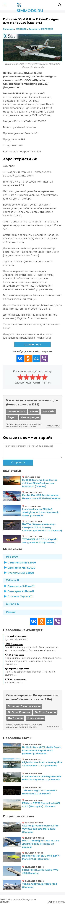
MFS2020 (12, 556)
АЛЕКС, (15, 679)
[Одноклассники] (28, 358)
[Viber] (44, 358)
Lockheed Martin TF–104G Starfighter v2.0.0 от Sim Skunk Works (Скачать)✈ (40, 512)
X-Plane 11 (12, 580)
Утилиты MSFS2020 (21, 572)
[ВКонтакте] (20, 358)
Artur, (14, 654)
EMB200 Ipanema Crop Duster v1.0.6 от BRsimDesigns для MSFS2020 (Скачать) (39, 483)
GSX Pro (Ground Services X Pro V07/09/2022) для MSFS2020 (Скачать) (40, 828)
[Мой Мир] (36, 358)
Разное (11, 612)
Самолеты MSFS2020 (22, 562)
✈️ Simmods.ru (30, 4)
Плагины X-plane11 (20, 596)
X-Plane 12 (12, 603)
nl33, (14, 644)
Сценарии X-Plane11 (21, 591)
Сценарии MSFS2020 (21, 567)
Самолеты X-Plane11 (21, 586)
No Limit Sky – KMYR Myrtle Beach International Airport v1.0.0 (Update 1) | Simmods (41, 750)
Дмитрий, (17, 668)
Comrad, (16, 636)
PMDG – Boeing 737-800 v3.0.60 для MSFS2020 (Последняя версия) (40, 843)
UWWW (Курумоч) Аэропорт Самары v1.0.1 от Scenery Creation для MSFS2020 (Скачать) (42, 527)
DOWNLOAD (32, 344)
